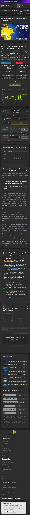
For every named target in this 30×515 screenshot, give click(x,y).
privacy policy (5, 508)
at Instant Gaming (20, 52)
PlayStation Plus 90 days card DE (15, 368)
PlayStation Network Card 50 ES (15, 384)
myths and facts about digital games (13, 275)
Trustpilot (11, 285)
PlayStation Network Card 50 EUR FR (15, 381)
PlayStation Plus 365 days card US (15, 361)
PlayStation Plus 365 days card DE (15, 378)
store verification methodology (13, 267)
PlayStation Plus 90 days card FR (15, 374)
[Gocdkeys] (5, 6)
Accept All (5, 511)
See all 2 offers (15, 84)
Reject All (12, 511)
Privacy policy (5, 514)
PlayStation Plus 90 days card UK (15, 364)
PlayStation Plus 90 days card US (15, 371)
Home (2, 13)
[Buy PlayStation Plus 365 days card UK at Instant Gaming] (5, 127)
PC (9, 48)
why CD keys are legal (13, 273)
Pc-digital (8, 13)
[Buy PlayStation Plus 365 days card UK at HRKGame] (5, 135)
